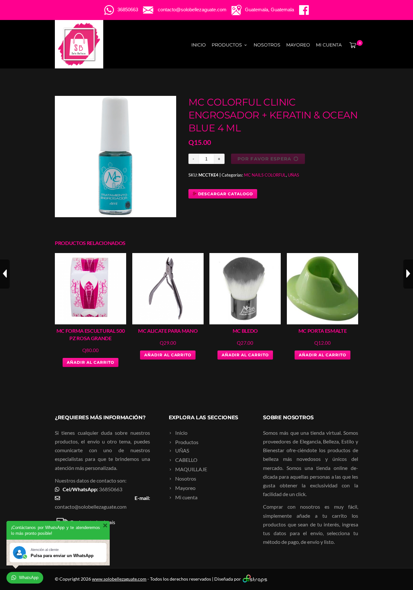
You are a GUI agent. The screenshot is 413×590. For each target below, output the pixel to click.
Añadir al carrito (90, 362)
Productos (227, 45)
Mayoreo (298, 45)
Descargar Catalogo (225, 193)
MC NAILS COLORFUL (265, 175)
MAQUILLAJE (191, 469)
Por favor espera (264, 159)
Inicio (198, 45)
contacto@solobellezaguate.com (90, 507)
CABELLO (186, 460)
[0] (351, 44)
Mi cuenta (329, 45)
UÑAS (293, 175)
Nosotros (267, 45)
